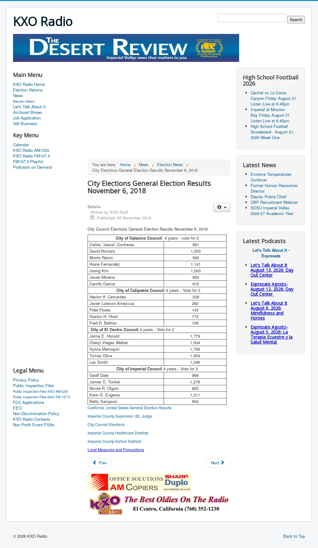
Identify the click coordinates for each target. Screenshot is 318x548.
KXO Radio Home (29, 84)
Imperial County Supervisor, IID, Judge (120, 416)
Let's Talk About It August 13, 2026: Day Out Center (272, 270)
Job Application (27, 118)
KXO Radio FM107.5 (31, 156)
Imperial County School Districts (114, 441)
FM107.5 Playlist (28, 161)
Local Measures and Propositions (116, 449)
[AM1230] (159, 503)
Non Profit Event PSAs (34, 425)
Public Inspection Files (33, 385)
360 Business (25, 123)
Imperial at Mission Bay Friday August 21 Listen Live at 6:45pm (270, 115)
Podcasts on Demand (32, 167)
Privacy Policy (26, 380)
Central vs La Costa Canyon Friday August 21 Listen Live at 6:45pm (273, 98)
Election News (23, 101)
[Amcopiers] (140, 482)
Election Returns (28, 90)
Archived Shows (27, 112)
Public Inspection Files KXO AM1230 (40, 391)
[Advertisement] (126, 64)
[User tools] (221, 207)
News (18, 95)
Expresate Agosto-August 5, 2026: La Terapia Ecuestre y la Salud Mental (272, 334)
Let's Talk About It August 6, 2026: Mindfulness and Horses (269, 310)
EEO (17, 408)
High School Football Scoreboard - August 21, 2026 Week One (272, 131)
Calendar (21, 145)
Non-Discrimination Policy (36, 413)
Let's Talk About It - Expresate (270, 253)
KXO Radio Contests (31, 419)
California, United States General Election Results (129, 407)
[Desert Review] (126, 47)
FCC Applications (28, 402)
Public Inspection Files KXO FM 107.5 (41, 396)
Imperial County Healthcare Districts (118, 432)
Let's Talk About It (29, 107)
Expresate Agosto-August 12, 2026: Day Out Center (272, 289)
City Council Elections (106, 424)
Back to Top (294, 536)
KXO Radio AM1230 (31, 150)
